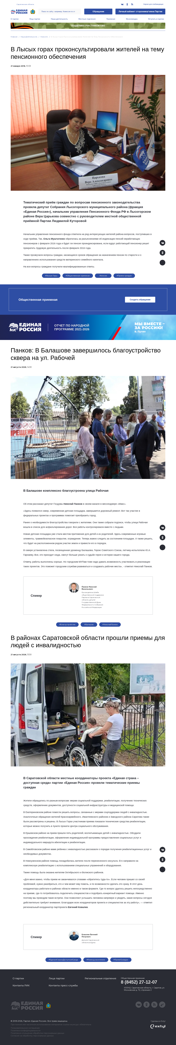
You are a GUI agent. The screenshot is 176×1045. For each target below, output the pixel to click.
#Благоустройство (67, 624)
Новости (44, 37)
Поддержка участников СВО (88, 26)
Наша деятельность (59, 19)
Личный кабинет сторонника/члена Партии (140, 11)
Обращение (98, 11)
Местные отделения (87, 19)
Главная (14, 37)
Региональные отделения (100, 978)
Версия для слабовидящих (153, 4)
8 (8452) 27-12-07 (139, 982)
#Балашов (88, 624)
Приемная (110, 19)
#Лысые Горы (51, 276)
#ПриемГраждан (121, 960)
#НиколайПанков (110, 624)
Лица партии (34, 19)
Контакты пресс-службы (63, 985)
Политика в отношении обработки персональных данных (37, 1033)
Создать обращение (140, 299)
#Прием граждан (124, 276)
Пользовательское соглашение (25, 1028)
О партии (15, 19)
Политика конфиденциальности (25, 1031)
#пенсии (103, 276)
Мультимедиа (131, 19)
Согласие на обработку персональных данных (32, 1036)
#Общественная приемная (78, 276)
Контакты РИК (21, 985)
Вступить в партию (156, 19)
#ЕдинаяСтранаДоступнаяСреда (63, 960)
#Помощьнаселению (96, 960)
